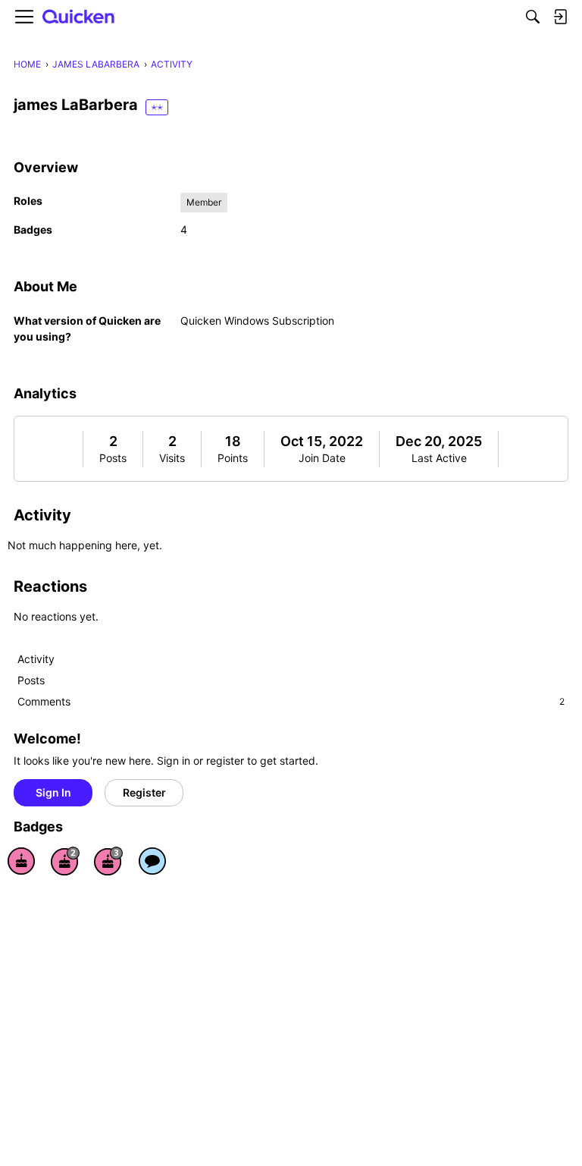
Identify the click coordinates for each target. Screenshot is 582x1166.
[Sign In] (560, 16)
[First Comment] (152, 861)
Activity (36, 658)
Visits (172, 457)
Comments (291, 701)
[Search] (532, 16)
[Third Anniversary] (108, 861)
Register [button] (144, 792)
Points (232, 457)
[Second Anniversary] (65, 861)
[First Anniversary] (21, 861)
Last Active (439, 457)
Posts (113, 457)
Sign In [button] (53, 792)
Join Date (322, 457)
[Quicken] (78, 17)
